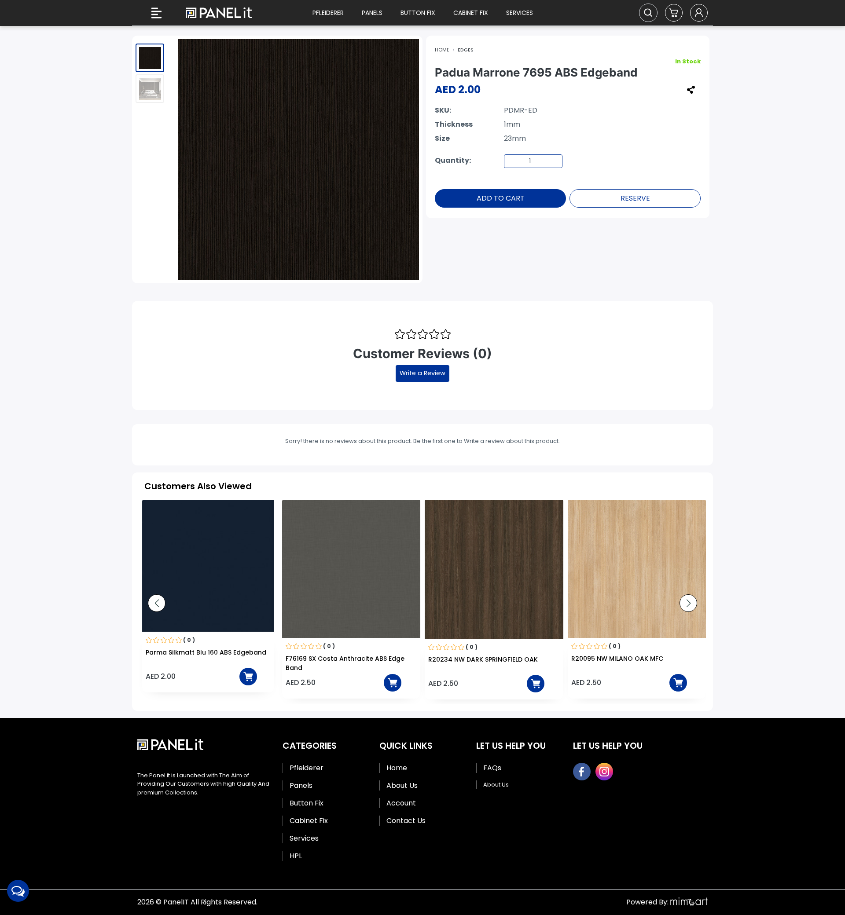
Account (401, 803)
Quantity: (453, 160)
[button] (674, 13)
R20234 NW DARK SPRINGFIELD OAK (340, 659)
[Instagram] (604, 771)
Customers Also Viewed (198, 486)
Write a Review (422, 373)
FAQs (492, 768)
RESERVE (635, 198)
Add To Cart (501, 198)
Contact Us (406, 821)
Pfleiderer (328, 12)
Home (442, 49)
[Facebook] (582, 771)
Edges (466, 49)
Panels (372, 12)
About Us (402, 785)
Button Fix (417, 12)
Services (519, 12)
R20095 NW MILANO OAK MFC (474, 658)
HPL (296, 856)
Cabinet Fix (470, 12)
